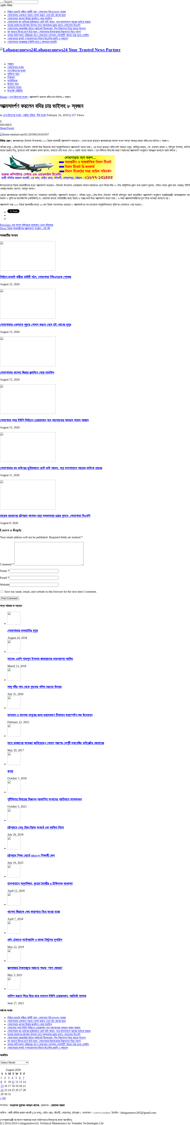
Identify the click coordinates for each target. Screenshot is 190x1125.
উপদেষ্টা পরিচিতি (15, 90)
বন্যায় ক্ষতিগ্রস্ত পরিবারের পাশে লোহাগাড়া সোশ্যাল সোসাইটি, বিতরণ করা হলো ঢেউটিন (48, 35)
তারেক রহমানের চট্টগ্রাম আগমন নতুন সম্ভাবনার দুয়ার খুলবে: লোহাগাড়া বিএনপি (43, 25)
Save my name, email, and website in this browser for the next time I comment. (50, 591)
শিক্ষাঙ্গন (11, 77)
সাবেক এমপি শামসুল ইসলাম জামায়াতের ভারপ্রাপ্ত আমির (40, 659)
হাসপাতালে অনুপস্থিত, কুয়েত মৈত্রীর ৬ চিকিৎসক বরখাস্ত (40, 883)
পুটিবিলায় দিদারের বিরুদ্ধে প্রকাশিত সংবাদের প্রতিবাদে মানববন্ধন (44, 799)
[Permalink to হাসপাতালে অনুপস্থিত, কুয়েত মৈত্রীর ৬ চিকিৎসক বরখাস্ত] (13, 876)
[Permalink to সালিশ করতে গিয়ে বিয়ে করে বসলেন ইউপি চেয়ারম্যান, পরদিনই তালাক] (13, 988)
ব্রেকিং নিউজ (29, 115)
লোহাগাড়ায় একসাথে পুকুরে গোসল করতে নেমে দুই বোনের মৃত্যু (36, 15)
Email (3, 577)
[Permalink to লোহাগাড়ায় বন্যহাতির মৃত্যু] (13, 623)
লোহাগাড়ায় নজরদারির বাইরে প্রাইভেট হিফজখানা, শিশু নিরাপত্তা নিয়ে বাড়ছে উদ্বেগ (46, 28)
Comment (7, 564)
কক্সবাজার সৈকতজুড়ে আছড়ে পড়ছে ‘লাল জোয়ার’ (35, 968)
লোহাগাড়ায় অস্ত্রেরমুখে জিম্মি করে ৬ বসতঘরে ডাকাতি (32, 41)
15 (2, 1086)
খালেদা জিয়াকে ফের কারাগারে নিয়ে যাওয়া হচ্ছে (33, 912)
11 (13, 1081)
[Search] (1, 2)
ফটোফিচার (12, 80)
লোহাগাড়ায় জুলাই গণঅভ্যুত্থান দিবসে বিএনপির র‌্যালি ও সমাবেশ (37, 38)
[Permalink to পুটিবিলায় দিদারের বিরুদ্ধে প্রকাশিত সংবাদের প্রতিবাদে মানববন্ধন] (13, 792)
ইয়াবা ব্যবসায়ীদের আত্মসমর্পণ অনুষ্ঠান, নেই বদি (25, 228)
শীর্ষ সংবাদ (41, 115)
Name (3, 570)
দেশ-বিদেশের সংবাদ (16, 70)
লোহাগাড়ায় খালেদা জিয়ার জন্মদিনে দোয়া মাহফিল (29, 18)
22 (2, 1090)
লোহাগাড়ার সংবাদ (15, 67)
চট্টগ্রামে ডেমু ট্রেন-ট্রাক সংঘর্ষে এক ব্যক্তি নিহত (35, 827)
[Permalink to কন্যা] (13, 764)
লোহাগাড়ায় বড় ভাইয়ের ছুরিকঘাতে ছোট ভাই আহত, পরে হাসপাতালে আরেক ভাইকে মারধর (48, 21)
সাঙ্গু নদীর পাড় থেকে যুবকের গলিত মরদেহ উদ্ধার (34, 687)
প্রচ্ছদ (10, 63)
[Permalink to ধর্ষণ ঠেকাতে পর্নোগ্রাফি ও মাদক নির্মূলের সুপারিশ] (13, 932)
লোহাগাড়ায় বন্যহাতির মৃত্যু (22, 631)
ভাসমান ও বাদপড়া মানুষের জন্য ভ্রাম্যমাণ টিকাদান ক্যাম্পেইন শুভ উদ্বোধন (49, 715)
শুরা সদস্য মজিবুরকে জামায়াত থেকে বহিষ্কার (26, 225)
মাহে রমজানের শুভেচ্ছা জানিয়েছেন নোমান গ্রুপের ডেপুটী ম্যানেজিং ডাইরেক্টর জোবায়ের (55, 743)
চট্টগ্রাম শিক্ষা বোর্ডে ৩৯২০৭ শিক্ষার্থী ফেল (31, 855)
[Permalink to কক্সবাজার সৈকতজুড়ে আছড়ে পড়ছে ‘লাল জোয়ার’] (13, 960)
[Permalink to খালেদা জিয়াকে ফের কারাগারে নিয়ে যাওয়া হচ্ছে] (13, 904)
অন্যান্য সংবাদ (14, 87)
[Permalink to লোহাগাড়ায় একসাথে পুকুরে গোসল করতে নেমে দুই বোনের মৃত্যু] (28, 317)
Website (4, 584)
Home (3, 97)
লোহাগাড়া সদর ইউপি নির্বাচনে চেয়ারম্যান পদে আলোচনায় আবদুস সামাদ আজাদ (44, 420)
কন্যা (10, 771)
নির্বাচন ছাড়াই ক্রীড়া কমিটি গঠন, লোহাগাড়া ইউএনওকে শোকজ (36, 11)
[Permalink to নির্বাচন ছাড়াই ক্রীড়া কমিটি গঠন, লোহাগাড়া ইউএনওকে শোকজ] (28, 269)
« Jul (3, 1098)
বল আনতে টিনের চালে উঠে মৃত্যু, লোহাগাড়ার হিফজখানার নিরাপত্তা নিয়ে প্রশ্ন (44, 31)
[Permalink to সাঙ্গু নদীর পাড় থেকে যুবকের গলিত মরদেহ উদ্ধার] (13, 679)
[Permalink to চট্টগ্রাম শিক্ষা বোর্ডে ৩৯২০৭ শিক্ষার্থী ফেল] (13, 848)
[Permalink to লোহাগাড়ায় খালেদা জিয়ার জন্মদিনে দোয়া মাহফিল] (28, 365)
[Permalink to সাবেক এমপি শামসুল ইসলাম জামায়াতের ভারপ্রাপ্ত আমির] (13, 651)
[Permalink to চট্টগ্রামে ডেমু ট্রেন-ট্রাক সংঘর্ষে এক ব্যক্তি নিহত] (13, 820)
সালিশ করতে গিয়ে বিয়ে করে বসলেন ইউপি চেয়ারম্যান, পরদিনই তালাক (46, 996)
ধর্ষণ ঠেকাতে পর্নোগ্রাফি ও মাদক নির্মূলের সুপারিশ (34, 940)
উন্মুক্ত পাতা (13, 84)
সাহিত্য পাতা (13, 74)
